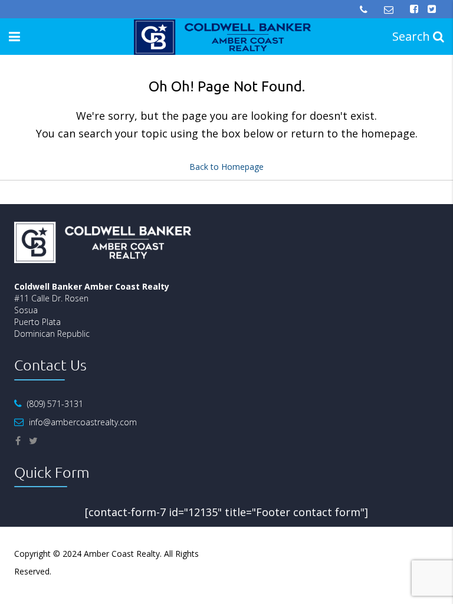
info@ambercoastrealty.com (83, 422)
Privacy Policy (330, 553)
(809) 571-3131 (55, 403)
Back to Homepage (226, 166)
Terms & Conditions (400, 553)
